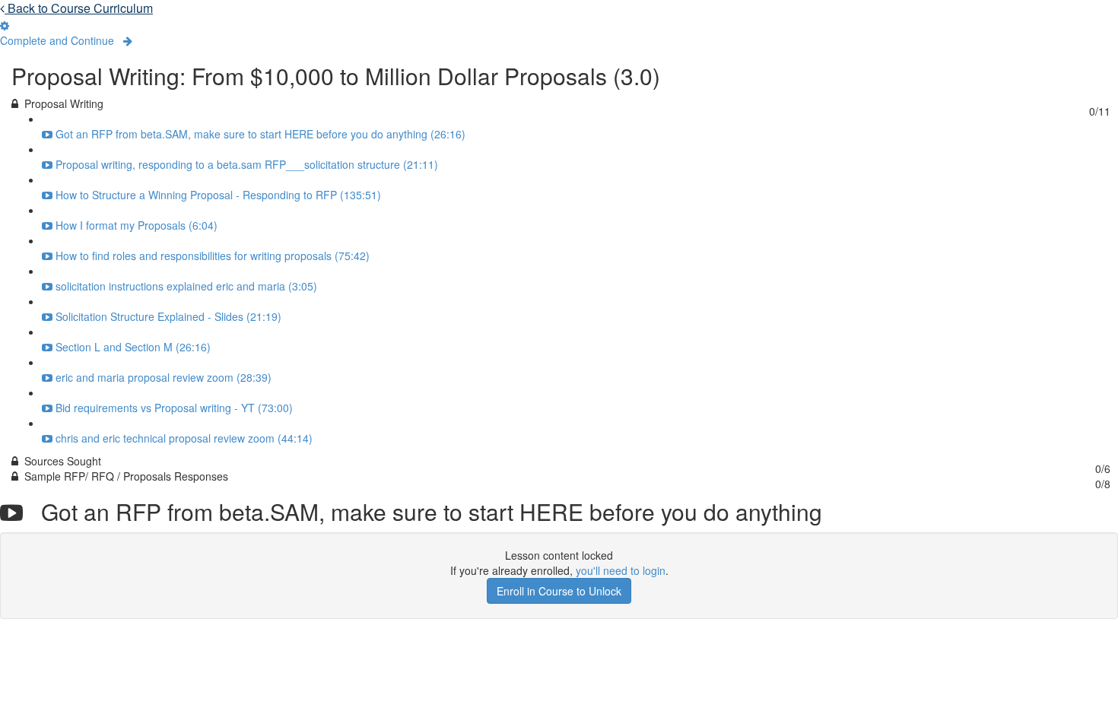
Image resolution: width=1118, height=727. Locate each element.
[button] (66, 40)
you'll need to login (620, 570)
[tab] (559, 103)
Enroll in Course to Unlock (559, 590)
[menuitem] (4, 25)
